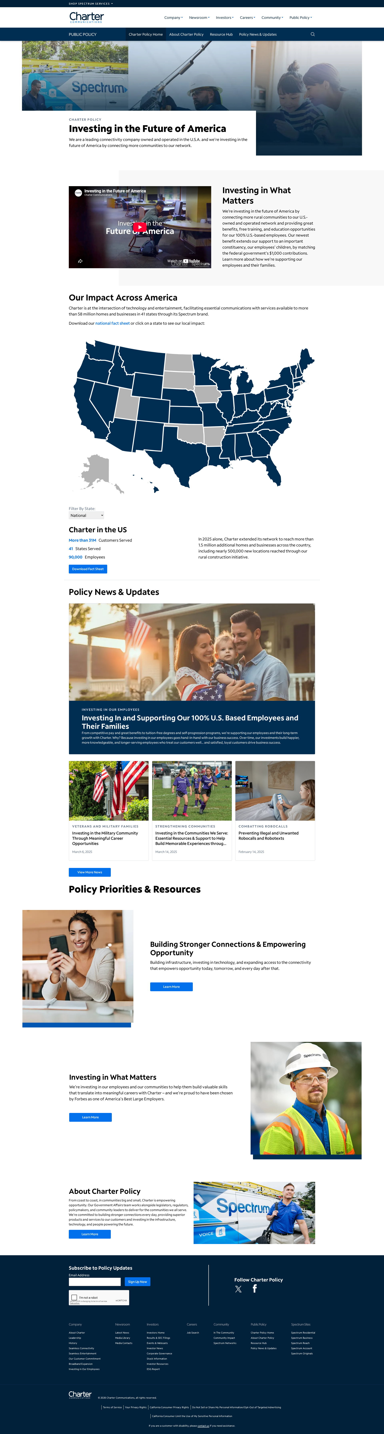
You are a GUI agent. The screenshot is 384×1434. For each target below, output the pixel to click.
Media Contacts (123, 1343)
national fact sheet (112, 323)
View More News (89, 872)
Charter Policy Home (146, 34)
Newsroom (198, 17)
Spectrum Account (301, 1348)
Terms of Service (112, 1407)
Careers (246, 17)
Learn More (171, 986)
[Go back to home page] (80, 1395)
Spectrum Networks (225, 1343)
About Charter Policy (186, 34)
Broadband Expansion (81, 1363)
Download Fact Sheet (88, 569)
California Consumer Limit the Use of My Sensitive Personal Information (192, 1416)
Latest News (122, 1332)
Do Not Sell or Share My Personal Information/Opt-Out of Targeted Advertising (236, 1407)
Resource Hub (221, 34)
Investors (223, 17)
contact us (203, 1425)
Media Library (122, 1337)
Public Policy (300, 17)
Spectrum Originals (302, 1353)
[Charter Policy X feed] (239, 1289)
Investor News (155, 1348)
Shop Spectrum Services (89, 3)
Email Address (79, 1275)
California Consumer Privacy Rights (169, 1407)
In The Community (224, 1332)
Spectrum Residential (303, 1332)
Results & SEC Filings (158, 1337)
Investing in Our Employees (84, 1369)
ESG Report (153, 1369)
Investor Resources (157, 1363)
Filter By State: (82, 508)
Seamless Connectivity (81, 1348)
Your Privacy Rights (136, 1407)
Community (271, 17)
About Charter (77, 1332)
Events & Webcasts (157, 1343)
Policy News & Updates (258, 34)
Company (172, 17)
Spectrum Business (302, 1337)
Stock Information (157, 1358)
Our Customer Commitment (85, 1358)
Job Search (193, 1332)
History (73, 1343)
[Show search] (312, 34)
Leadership (75, 1337)
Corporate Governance (159, 1353)
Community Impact (224, 1337)
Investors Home (156, 1332)
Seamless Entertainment (82, 1353)
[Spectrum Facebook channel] (255, 1289)
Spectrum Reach (300, 1343)
